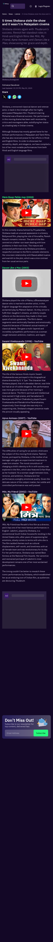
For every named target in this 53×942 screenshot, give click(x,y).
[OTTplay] (6, 6)
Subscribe (40, 732)
